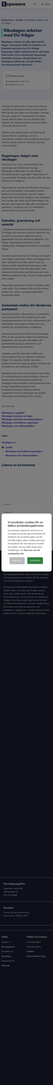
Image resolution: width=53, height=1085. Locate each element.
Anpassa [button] (17, 560)
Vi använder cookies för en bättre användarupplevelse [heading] (26, 523)
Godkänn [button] (35, 560)
